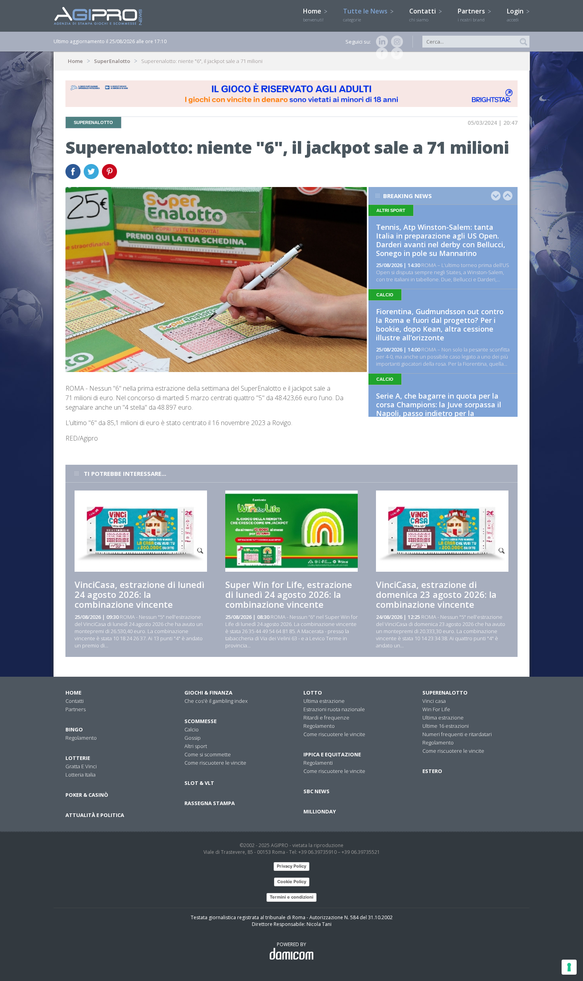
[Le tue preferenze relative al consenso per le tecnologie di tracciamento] (569, 967)
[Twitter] (395, 53)
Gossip (192, 737)
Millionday (319, 811)
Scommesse (200, 721)
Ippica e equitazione (332, 754)
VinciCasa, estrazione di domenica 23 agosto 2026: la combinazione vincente (436, 594)
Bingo (74, 729)
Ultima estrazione (324, 700)
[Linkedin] (380, 42)
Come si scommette (207, 754)
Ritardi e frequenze (326, 717)
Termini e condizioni (291, 897)
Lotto (312, 692)
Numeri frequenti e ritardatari (457, 734)
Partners (472, 15)
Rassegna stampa (209, 803)
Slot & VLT (199, 782)
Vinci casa (434, 700)
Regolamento (81, 737)
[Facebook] (380, 53)
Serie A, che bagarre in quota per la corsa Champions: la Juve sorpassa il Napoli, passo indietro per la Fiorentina (438, 409)
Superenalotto (445, 692)
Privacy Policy (291, 866)
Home (313, 15)
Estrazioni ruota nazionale (334, 709)
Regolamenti (318, 762)
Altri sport (195, 746)
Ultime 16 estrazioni (445, 725)
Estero (432, 771)
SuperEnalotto (112, 61)
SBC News (316, 791)
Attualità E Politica (94, 815)
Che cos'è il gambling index (215, 700)
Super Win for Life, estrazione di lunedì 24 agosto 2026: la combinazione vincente (288, 594)
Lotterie (77, 758)
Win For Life (436, 709)
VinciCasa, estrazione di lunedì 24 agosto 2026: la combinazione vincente (139, 594)
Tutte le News (366, 15)
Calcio (191, 729)
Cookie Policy (291, 881)
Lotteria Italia (80, 774)
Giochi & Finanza (208, 692)
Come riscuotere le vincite (215, 762)
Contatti (423, 15)
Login (516, 15)
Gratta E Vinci (81, 766)
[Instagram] (395, 42)
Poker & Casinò (86, 794)
